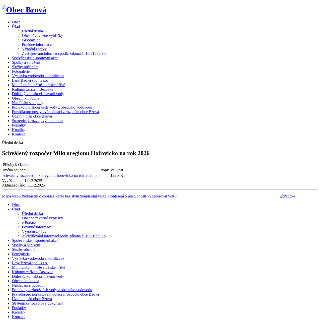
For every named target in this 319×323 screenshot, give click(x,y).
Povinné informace (37, 44)
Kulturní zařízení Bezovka (32, 89)
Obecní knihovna (25, 98)
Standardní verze (93, 196)
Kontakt (18, 134)
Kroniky (18, 130)
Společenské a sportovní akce (35, 58)
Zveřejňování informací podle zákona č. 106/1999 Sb (64, 53)
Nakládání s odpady (27, 103)
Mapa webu (11, 196)
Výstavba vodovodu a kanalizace (38, 76)
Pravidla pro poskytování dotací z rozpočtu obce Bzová (55, 112)
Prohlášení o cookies (38, 196)
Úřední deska (32, 31)
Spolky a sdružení (26, 62)
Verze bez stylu (67, 196)
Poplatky (19, 125)
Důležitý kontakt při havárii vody (38, 94)
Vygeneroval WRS (162, 196)
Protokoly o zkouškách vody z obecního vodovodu (52, 107)
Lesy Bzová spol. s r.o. (30, 80)
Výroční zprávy (34, 49)
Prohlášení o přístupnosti (126, 196)
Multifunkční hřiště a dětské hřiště (38, 85)
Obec (16, 22)
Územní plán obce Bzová (32, 116)
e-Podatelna (31, 40)
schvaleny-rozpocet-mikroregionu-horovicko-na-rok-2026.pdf (51, 175)
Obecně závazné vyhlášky (42, 35)
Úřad (16, 26)
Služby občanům (25, 67)
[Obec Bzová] (24, 9)
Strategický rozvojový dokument (37, 121)
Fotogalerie (21, 71)
